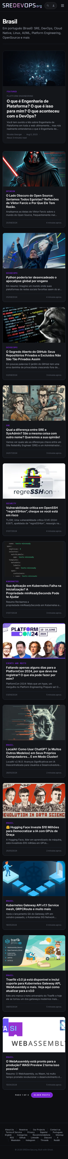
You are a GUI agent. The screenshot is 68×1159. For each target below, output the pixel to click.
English (8, 1135)
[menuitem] (10, 1129)
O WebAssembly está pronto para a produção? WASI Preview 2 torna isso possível (32, 1065)
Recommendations (41, 1135)
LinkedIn (35, 1137)
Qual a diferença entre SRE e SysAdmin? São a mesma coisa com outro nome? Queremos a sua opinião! (33, 433)
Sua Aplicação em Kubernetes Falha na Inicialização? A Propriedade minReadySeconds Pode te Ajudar (33, 591)
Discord (47, 1137)
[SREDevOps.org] (22, 5)
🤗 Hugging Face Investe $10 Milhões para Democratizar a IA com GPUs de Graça (32, 830)
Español (43, 1132)
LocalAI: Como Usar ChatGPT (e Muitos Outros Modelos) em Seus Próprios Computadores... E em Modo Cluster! (33, 752)
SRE (8, 425)
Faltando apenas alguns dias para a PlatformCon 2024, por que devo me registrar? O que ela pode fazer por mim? (31, 673)
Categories (22, 1135)
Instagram (30, 1140)
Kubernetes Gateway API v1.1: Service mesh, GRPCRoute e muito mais (32, 907)
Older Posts (42, 1095)
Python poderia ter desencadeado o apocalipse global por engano (31, 279)
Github (22, 1137)
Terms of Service (14, 1132)
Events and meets (16, 663)
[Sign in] (53, 5)
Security (11, 503)
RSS (12, 1137)
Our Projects (39, 1129)
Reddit (57, 1140)
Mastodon (15, 1140)
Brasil (10, 744)
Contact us (55, 1129)
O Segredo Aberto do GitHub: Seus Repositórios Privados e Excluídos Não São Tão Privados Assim (33, 355)
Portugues (57, 1132)
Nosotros (23, 1129)
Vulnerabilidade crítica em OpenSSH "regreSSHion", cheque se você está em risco (32, 511)
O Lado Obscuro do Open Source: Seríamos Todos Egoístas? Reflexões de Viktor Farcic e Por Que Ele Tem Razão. (32, 201)
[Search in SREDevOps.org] (48, 5)
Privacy (31, 1132)
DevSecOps (11, 273)
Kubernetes (12, 581)
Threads (44, 1140)
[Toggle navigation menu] (62, 5)
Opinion (10, 191)
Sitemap (59, 1135)
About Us (9, 1129)
